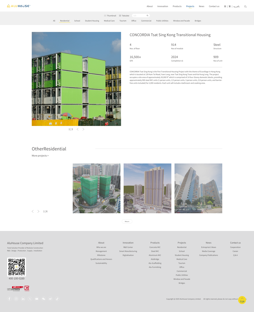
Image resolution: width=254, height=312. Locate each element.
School (77, 20)
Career (235, 251)
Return (127, 221)
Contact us (214, 6)
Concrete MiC (154, 247)
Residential (64, 20)
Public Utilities (162, 20)
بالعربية (236, 6)
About (150, 6)
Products (177, 6)
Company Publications (208, 255)
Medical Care (109, 20)
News (201, 6)
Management (101, 251)
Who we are (101, 247)
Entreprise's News (208, 247)
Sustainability (101, 263)
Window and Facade (181, 20)
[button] (77, 129)
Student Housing (92, 20)
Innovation (162, 6)
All (54, 20)
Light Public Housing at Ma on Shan (90, 209)
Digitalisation (128, 255)
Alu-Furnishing (155, 267)
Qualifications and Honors (101, 259)
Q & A (235, 255)
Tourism (123, 20)
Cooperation (235, 247)
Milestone (101, 255)
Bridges (198, 20)
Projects (190, 6)
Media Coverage (208, 251)
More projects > (40, 155)
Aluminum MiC (155, 255)
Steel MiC (155, 251)
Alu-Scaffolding (155, 263)
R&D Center (128, 247)
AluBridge (155, 259)
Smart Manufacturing (128, 251)
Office (133, 20)
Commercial (146, 20)
